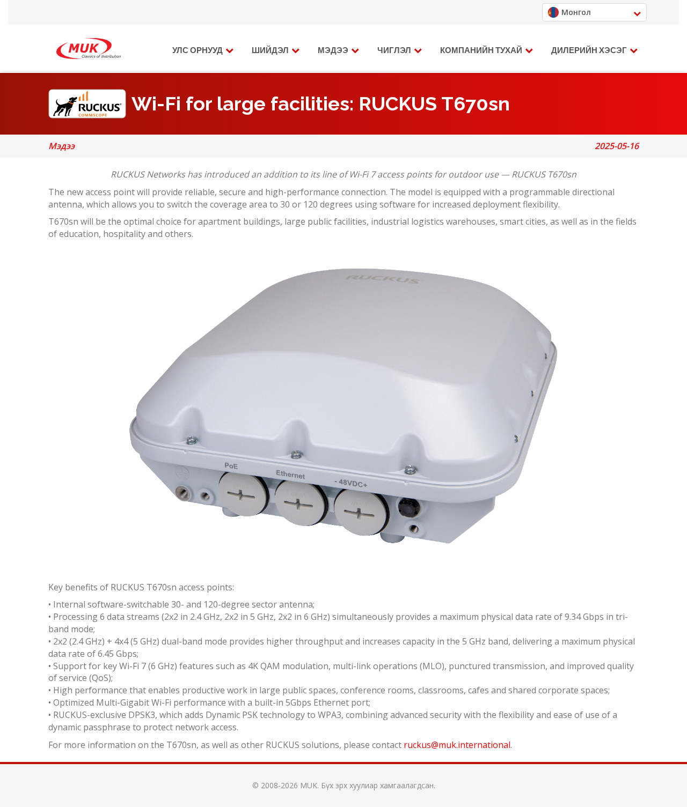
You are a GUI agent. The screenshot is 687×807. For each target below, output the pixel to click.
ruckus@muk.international (457, 745)
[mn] (88, 48)
